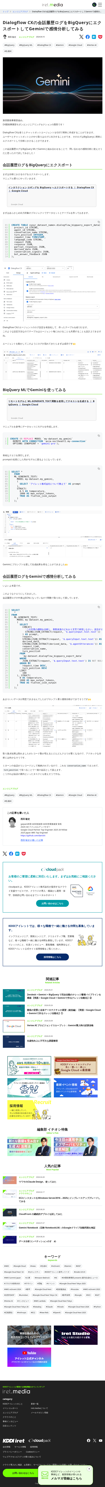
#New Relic (44, 1312)
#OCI (88, 1295)
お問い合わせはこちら (52, 903)
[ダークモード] (94, 4)
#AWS (6, 1266)
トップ (5, 11)
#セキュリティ (34, 1272)
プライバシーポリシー (12, 1451)
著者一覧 (35, 1403)
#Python (97, 1306)
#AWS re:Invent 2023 (91, 1289)
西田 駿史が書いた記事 (32, 840)
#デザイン (28, 1283)
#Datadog (37, 1306)
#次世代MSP (9, 1295)
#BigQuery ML (25, 45)
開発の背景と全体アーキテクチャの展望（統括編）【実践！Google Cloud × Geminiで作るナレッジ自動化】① (64, 1011)
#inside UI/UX (79, 1272)
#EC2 (33, 1312)
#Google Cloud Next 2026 (78, 1306)
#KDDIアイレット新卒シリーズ (57, 1272)
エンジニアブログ (20, 11)
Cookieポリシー (33, 1451)
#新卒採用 (66, 1295)
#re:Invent (55, 1266)
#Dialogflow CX (44, 45)
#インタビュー (23, 1301)
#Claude (49, 1306)
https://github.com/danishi (33, 835)
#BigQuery (9, 45)
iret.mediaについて (39, 1408)
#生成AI (8, 51)
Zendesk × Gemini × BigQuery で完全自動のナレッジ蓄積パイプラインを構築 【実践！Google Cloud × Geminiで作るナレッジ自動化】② (64, 996)
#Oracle (60, 1306)
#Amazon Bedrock (42, 1277)
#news (33, 1266)
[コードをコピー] (99, 222)
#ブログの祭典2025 (12, 1283)
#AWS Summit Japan (12, 1277)
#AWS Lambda (40, 1301)
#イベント (51, 1283)
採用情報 (34, 1446)
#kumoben (23, 1295)
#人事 (27, 1277)
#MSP (78, 1266)
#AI (55, 1277)
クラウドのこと (9, 1417)
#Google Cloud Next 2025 (75, 1312)
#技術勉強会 (61, 1289)
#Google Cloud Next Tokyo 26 (16, 1306)
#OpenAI (56, 1312)
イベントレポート (10, 1408)
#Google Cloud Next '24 (14, 1272)
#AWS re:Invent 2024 (12, 1289)
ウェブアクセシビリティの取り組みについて (22, 1456)
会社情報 (6, 1446)
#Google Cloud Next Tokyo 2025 (72, 1283)
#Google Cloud (75, 45)
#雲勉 (39, 1283)
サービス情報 (20, 1446)
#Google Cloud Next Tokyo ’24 (45, 1295)
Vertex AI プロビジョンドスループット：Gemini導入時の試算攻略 (60, 1025)
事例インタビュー (10, 1421)
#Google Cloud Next (43, 1289)
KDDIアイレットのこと (13, 1403)
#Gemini (60, 45)
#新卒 (28, 1289)
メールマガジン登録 (39, 1412)
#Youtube (75, 1289)
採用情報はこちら (52, 957)
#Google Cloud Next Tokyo (61, 1301)
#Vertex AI (92, 45)
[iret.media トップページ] (16, 1392)
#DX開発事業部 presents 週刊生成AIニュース (80, 1277)
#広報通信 (8, 1312)
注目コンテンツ (9, 1425)
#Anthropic (21, 1312)
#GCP (97, 1295)
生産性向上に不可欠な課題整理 (42, 1040)
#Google (78, 1295)
